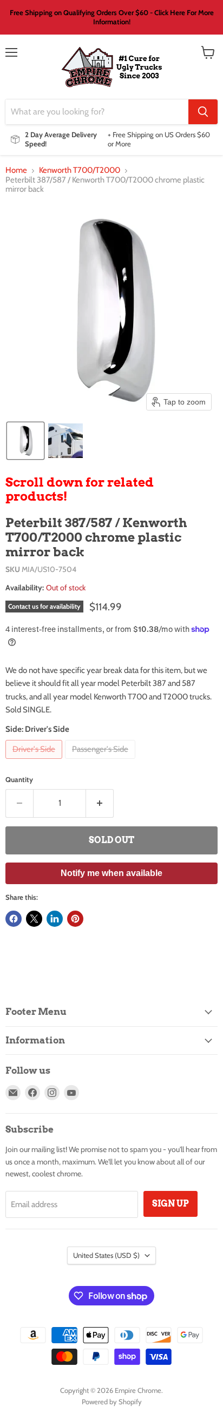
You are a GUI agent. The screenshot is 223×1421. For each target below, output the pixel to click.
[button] (25, 440)
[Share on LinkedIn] (55, 919)
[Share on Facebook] (13, 919)
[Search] (203, 111)
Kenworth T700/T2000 (79, 170)
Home (16, 170)
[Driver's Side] (35, 761)
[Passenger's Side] (101, 761)
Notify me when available (111, 873)
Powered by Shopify (112, 1401)
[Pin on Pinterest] (75, 919)
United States (106, 1255)
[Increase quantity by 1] (100, 803)
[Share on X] (34, 919)
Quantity (19, 780)
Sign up (170, 1203)
